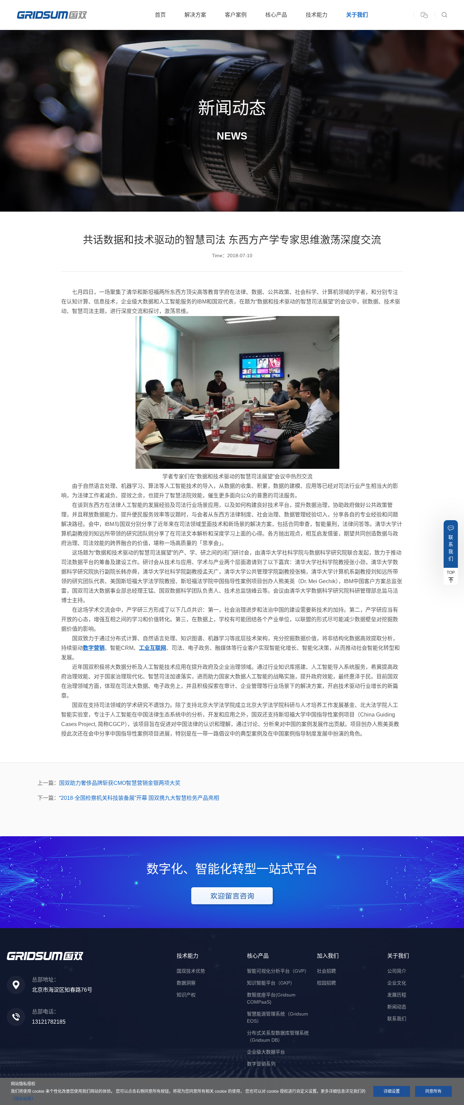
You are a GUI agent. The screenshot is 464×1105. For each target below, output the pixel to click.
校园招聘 (326, 983)
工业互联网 (152, 648)
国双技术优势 (191, 971)
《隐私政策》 (23, 1098)
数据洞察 (186, 983)
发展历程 (396, 994)
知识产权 (186, 994)
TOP (451, 572)
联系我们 (450, 547)
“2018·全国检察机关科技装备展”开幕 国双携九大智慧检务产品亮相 (139, 798)
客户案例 (236, 15)
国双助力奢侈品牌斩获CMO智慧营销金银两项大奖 (119, 783)
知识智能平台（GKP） (271, 983)
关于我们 (357, 15)
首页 (160, 15)
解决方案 (195, 15)
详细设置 (391, 1091)
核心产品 (276, 15)
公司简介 (396, 971)
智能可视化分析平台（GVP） (278, 971)
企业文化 (396, 983)
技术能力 (316, 15)
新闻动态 (396, 1006)
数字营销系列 (261, 1064)
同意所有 (433, 1091)
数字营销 (94, 648)
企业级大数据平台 (266, 1052)
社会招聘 (326, 971)
